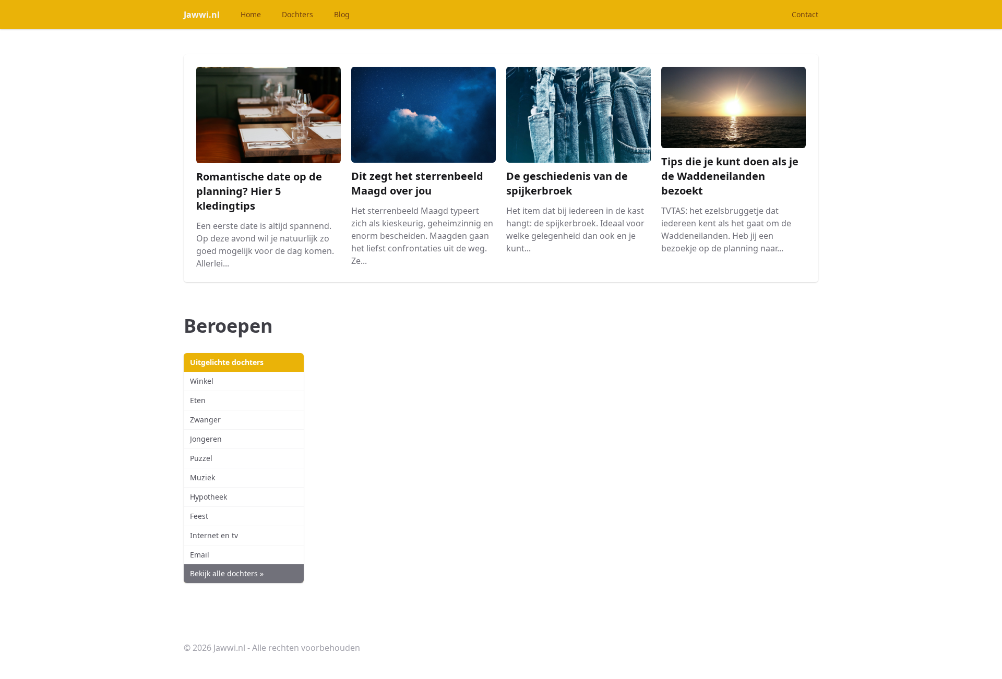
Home (251, 14)
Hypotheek (208, 497)
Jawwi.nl (202, 14)
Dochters (297, 14)
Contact (805, 14)
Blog (342, 14)
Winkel (201, 381)
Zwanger (205, 420)
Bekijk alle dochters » (227, 573)
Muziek (202, 477)
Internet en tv (214, 535)
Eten (198, 400)
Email (199, 555)
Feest (199, 516)
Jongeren (206, 439)
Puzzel (201, 458)
